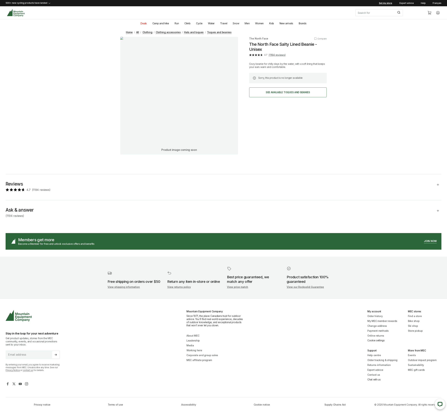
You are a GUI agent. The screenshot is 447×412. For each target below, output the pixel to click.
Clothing (147, 32)
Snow (236, 23)
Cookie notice (262, 404)
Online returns (375, 335)
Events (412, 355)
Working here (194, 350)
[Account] (437, 12)
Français (437, 3)
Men (247, 23)
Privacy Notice (13, 370)
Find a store (415, 316)
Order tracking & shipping (382, 360)
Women (259, 23)
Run (177, 23)
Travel (223, 23)
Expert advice (407, 3)
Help (423, 3)
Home (129, 32)
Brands (302, 23)
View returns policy (179, 286)
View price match (237, 286)
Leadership (193, 340)
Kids (271, 23)
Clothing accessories (168, 32)
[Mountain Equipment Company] (34, 316)
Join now (430, 241)
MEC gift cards (416, 369)
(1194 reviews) (277, 54)
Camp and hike (160, 23)
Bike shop (413, 320)
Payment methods (378, 330)
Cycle (199, 23)
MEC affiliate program (199, 360)
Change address (377, 325)
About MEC (192, 335)
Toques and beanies (219, 32)
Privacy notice (42, 404)
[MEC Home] (16, 13)
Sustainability (416, 364)
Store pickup (415, 330)
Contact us (373, 374)
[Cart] (429, 12)
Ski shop (413, 325)
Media (190, 345)
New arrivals (286, 23)
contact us (28, 370)
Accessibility (188, 404)
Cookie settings (376, 340)
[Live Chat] (440, 404)
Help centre (374, 355)
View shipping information (124, 286)
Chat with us (374, 379)
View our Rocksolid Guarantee (305, 286)
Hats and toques (194, 32)
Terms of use (115, 404)
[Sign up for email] (55, 354)
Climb (187, 23)
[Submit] (398, 13)
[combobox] (389, 12)
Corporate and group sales (202, 355)
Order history (375, 316)
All (137, 32)
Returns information (379, 364)
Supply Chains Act (335, 404)
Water (211, 23)
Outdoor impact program (422, 360)
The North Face (258, 38)
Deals (144, 23)
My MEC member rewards (382, 320)
